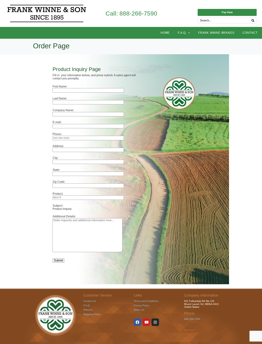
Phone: (57, 134)
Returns (87, 309)
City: (55, 157)
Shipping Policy (92, 314)
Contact (250, 32)
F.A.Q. (182, 32)
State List (139, 309)
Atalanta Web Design (203, 330)
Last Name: (60, 98)
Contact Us (89, 301)
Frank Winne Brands (216, 32)
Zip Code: (59, 181)
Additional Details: (64, 216)
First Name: (60, 86)
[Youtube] (146, 322)
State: (56, 169)
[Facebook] (137, 322)
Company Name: (63, 110)
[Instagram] (155, 322)
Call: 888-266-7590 (131, 13)
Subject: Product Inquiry (62, 207)
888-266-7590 (192, 319)
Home (165, 32)
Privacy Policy (141, 305)
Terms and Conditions (146, 301)
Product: (58, 193)
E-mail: (57, 122)
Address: (58, 146)
